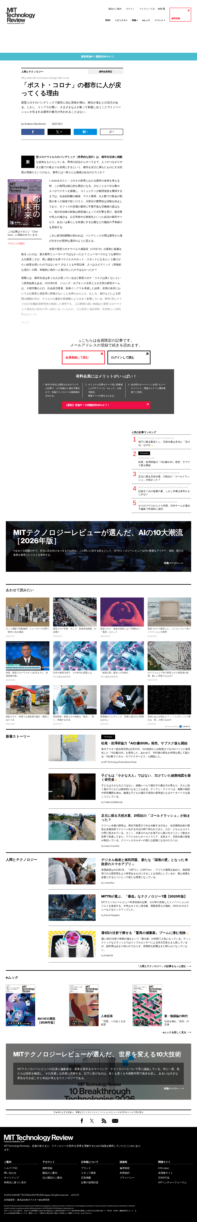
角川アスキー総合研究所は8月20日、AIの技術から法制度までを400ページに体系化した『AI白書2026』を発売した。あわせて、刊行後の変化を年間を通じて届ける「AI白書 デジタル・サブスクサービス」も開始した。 (145, 753)
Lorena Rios (109, 883)
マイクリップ (145, 9)
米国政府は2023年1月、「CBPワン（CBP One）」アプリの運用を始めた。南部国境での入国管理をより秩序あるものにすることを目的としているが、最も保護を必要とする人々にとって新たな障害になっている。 (145, 873)
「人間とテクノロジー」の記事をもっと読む (161, 966)
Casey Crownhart (111, 846)
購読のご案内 (115, 9)
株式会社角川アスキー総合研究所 (33, 1200)
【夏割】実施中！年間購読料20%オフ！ (87, 405)
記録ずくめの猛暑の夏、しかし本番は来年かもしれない (164, 491)
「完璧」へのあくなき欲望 (113, 1020)
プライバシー (127, 1177)
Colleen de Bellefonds (113, 802)
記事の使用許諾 (89, 1182)
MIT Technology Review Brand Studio (120, 762)
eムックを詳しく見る (174, 1032)
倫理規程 (125, 1168)
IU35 (107, 20)
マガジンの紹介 (16, 243)
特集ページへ (171, 563)
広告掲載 (86, 1177)
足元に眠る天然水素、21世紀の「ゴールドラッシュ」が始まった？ (164, 476)
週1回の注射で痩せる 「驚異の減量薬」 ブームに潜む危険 (143, 933)
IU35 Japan (163, 1168)
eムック (146, 20)
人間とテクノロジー (32, 71)
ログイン (130, 9)
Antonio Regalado (112, 915)
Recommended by (172, 726)
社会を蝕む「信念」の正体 (176, 1020)
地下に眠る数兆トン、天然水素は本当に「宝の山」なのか (164, 441)
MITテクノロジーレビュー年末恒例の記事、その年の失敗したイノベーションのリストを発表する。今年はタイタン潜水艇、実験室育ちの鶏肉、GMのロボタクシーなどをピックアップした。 (145, 906)
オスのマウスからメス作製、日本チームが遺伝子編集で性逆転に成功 (164, 505)
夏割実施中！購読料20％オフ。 (98, 56)
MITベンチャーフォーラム (172, 1182)
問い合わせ (10, 1172)
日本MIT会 (163, 1177)
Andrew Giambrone (35, 123)
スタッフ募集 (88, 1172)
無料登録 (175, 18)
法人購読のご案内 (52, 1177)
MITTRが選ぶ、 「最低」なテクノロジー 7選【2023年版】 (144, 896)
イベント (160, 20)
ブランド (86, 1168)
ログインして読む (122, 357)
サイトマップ (11, 1177)
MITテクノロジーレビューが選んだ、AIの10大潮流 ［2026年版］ (98, 537)
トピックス (121, 20)
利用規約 (125, 1172)
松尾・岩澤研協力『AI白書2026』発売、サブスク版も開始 (164, 459)
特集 (135, 20)
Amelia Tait (108, 955)
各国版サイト (165, 1172)
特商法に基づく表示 (15, 1182)
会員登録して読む (77, 357)
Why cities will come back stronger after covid (45, 78)
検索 (160, 9)
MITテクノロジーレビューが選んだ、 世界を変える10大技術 (97, 1054)
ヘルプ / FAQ (10, 1168)
